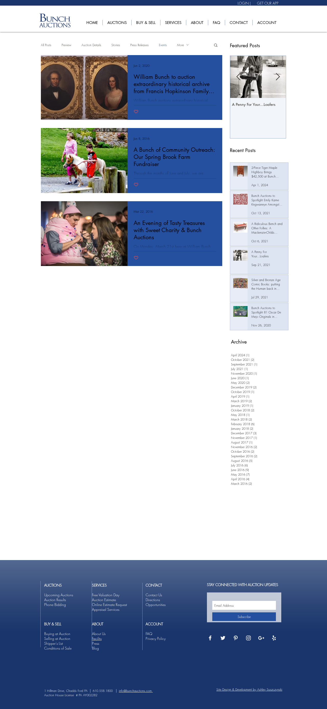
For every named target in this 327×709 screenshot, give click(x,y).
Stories (115, 45)
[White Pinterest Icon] (235, 638)
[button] (117, 22)
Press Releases (139, 45)
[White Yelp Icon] (274, 638)
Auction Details (91, 45)
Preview (66, 45)
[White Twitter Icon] (223, 638)
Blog (95, 648)
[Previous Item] (238, 77)
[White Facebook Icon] (210, 638)
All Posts (46, 45)
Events (163, 45)
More (180, 45)
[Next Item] (277, 77)
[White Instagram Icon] (248, 638)
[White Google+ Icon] (261, 638)
